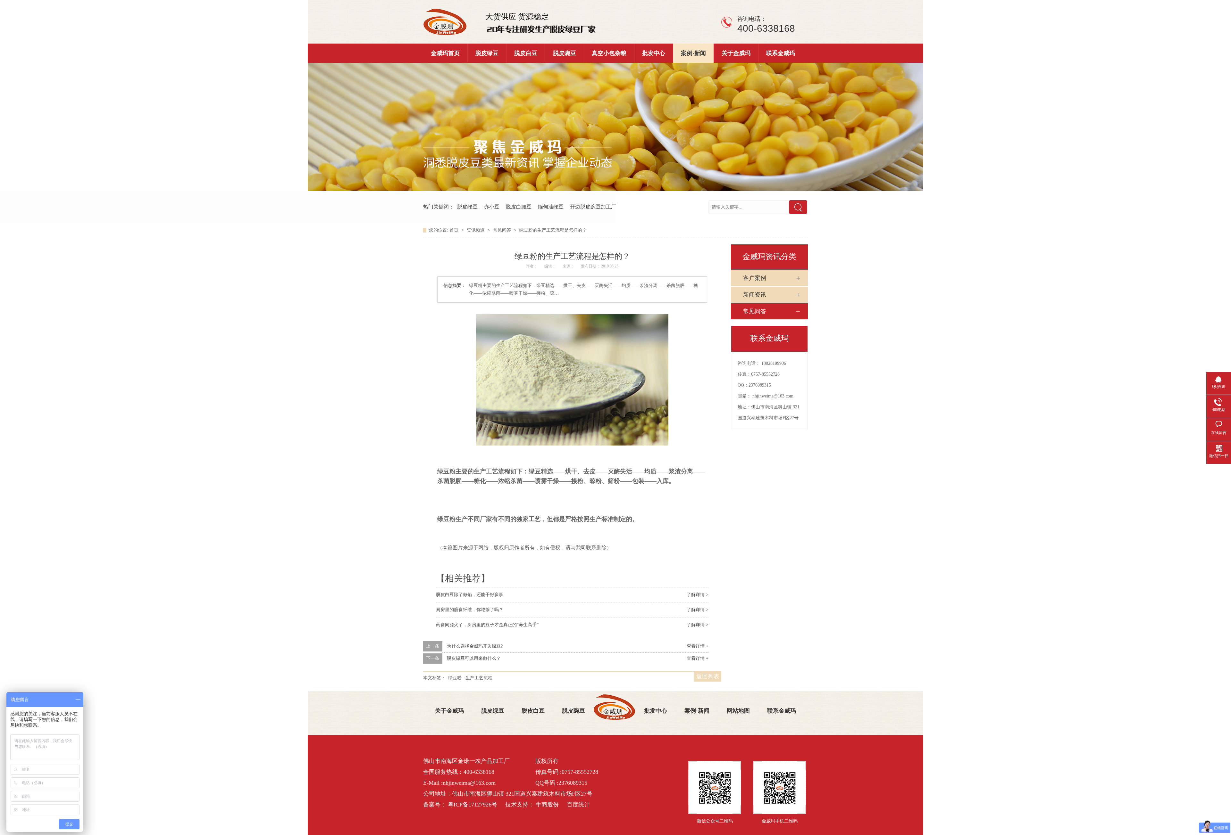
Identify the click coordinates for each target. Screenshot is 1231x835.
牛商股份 (547, 804)
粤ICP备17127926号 (472, 804)
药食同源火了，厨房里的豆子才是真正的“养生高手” (487, 624)
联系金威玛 (780, 53)
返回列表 (707, 676)
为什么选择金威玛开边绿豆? (475, 646)
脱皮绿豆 (486, 53)
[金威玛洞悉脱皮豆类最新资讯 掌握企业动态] (615, 189)
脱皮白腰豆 (519, 206)
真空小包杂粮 (609, 53)
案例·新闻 (693, 53)
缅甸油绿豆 (551, 206)
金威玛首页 (445, 53)
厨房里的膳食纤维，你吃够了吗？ (469, 609)
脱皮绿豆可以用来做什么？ (474, 658)
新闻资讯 (754, 294)
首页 (454, 230)
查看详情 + (697, 646)
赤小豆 (491, 206)
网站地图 (738, 711)
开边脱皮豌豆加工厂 (593, 206)
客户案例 (754, 278)
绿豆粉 (455, 677)
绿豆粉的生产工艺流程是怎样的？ (553, 230)
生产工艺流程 (478, 677)
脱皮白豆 (525, 53)
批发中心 (653, 53)
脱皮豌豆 (564, 53)
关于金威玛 (736, 53)
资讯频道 (476, 230)
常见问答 (502, 230)
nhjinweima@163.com (772, 396)
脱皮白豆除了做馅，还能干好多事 (469, 594)
